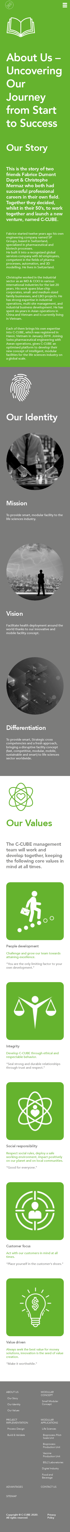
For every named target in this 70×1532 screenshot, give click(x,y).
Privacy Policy (51, 1516)
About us (12, 1392)
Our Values (13, 1410)
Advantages (14, 1487)
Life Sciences (49, 1429)
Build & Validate (16, 1435)
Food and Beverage (47, 1476)
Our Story (12, 1398)
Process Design (15, 1429)
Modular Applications (49, 1421)
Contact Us (48, 1487)
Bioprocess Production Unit (51, 1445)
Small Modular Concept (50, 1403)
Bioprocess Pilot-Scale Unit (52, 1436)
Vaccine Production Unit (51, 1454)
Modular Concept (47, 1393)
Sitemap (11, 1496)
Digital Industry (50, 1468)
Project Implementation (17, 1421)
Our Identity (13, 1404)
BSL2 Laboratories (53, 1462)
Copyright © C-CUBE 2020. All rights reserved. (22, 1516)
